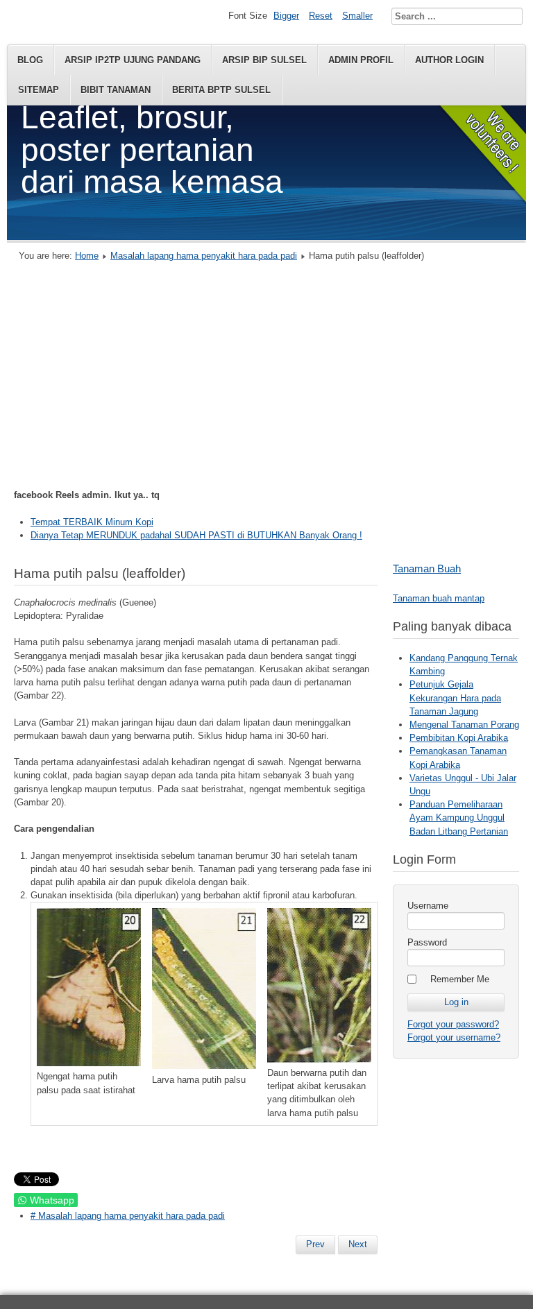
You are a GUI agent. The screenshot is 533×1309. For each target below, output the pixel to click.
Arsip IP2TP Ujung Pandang (133, 60)
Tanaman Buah (427, 568)
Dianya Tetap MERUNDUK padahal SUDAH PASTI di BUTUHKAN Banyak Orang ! (196, 535)
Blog (30, 60)
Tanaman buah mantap (438, 598)
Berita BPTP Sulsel (221, 90)
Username (427, 905)
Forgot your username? (453, 1037)
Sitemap (38, 90)
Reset (320, 15)
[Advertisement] (266, 379)
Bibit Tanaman (116, 90)
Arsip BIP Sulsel (264, 60)
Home (87, 255)
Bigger (286, 15)
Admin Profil (361, 60)
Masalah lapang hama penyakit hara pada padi (203, 255)
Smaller (357, 15)
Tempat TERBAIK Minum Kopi (92, 522)
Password (427, 942)
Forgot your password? (453, 1024)
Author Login (449, 60)
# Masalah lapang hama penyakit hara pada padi (128, 1215)
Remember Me (459, 979)
